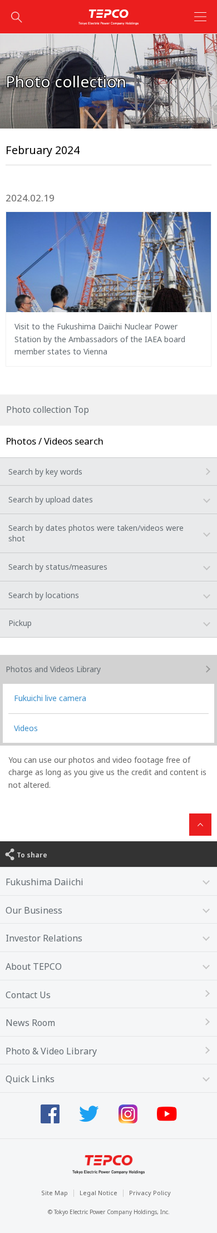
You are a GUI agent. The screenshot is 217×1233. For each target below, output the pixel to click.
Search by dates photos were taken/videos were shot (96, 533)
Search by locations (43, 595)
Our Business (34, 910)
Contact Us (28, 995)
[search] (16, 16)
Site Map (54, 1192)
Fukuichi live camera (50, 698)
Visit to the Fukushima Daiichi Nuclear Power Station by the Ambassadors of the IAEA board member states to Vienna (99, 339)
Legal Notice (98, 1192)
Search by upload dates (50, 499)
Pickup (20, 623)
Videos (26, 728)
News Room (30, 1023)
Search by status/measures (57, 566)
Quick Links (30, 1079)
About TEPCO (34, 966)
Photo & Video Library (51, 1051)
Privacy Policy (150, 1192)
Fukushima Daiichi (44, 882)
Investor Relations (44, 938)
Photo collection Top (47, 410)
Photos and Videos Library (53, 669)
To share (32, 855)
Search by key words (45, 471)
